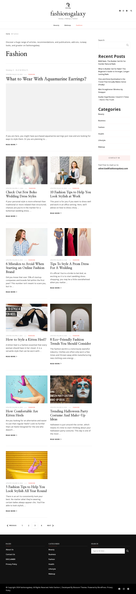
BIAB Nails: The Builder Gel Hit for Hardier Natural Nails (112, 62)
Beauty (56, 25)
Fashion (79, 25)
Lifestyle (102, 140)
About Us (9, 549)
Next (49, 525)
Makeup (67, 25)
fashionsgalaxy (68, 13)
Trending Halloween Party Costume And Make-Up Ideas (69, 415)
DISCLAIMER (10, 559)
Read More (11, 145)
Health (101, 134)
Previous (12, 525)
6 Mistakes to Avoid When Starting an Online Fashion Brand (25, 268)
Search (101, 40)
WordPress (101, 587)
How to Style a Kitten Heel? (26, 339)
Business (102, 120)
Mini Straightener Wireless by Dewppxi (110, 90)
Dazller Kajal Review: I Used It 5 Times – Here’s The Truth (113, 98)
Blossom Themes (80, 587)
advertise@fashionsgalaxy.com (113, 168)
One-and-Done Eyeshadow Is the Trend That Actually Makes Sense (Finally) (112, 82)
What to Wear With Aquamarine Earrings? (46, 79)
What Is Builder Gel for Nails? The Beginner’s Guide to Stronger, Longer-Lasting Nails (114, 71)
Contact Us (10, 554)
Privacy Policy (11, 564)
